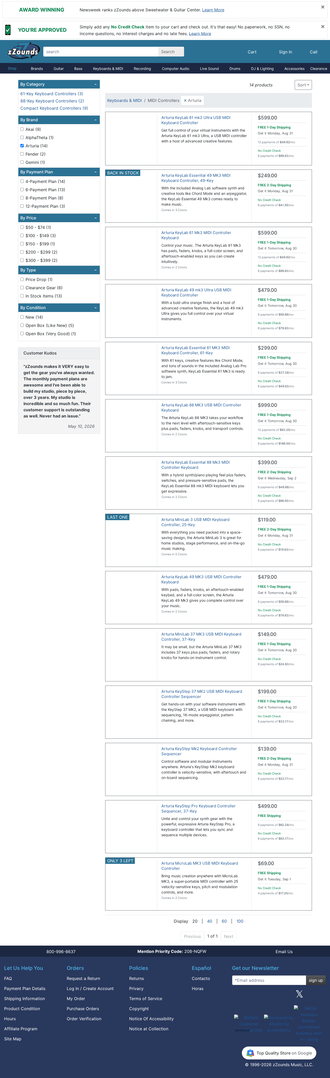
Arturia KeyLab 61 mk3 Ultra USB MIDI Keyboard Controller (195, 120)
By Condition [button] (58, 307)
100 (239, 921)
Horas (197, 988)
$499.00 (267, 806)
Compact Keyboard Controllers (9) (54, 108)
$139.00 (267, 749)
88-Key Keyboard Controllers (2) (52, 100)
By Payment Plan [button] (58, 172)
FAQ (8, 978)
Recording (142, 68)
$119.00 (267, 519)
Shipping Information (24, 998)
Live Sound (209, 68)
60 (224, 921)
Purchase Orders (83, 1008)
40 (209, 921)
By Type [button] (58, 270)
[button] (278, 85)
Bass (78, 68)
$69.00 (266, 863)
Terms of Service (145, 998)
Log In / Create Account (90, 988)
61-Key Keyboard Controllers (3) (51, 93)
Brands (37, 68)
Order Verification (84, 1018)
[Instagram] (279, 996)
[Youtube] (320, 996)
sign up (316, 980)
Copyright (139, 1008)
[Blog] (238, 996)
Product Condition (22, 1008)
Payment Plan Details (24, 988)
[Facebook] (258, 996)
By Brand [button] (58, 120)
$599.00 (267, 117)
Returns (136, 978)
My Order (76, 998)
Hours (10, 1018)
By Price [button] (58, 218)
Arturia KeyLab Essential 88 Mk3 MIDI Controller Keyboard (195, 465)
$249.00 (267, 175)
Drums (234, 68)
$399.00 (267, 462)
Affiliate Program (20, 1028)
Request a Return (83, 978)
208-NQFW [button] (171, 951)
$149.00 (267, 634)
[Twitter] (299, 996)
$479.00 (267, 290)
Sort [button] (302, 84)
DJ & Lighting (262, 68)
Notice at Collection (148, 1028)
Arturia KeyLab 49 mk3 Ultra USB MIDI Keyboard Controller (196, 292)
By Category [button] (58, 84)
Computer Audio (175, 68)
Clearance (318, 68)
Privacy (136, 988)
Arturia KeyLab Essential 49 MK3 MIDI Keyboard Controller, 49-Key (195, 178)
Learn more (213, 9)
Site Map (12, 1038)
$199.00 (267, 691)
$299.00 (267, 348)
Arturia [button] (192, 100)
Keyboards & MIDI (108, 68)
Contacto (201, 978)
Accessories (294, 68)
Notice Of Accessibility (151, 1018)
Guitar (59, 68)
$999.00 (267, 405)
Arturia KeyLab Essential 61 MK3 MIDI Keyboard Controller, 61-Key (195, 350)
